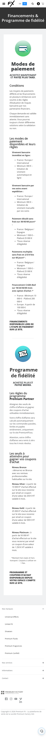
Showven (8, 631)
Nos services (7, 663)
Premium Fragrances (13, 646)
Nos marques (7, 609)
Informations (7, 670)
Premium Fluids (11, 638)
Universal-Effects (12, 617)
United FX (9, 624)
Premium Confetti (12, 653)
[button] (4, 3)
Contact (5, 678)
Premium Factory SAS (25, 714)
